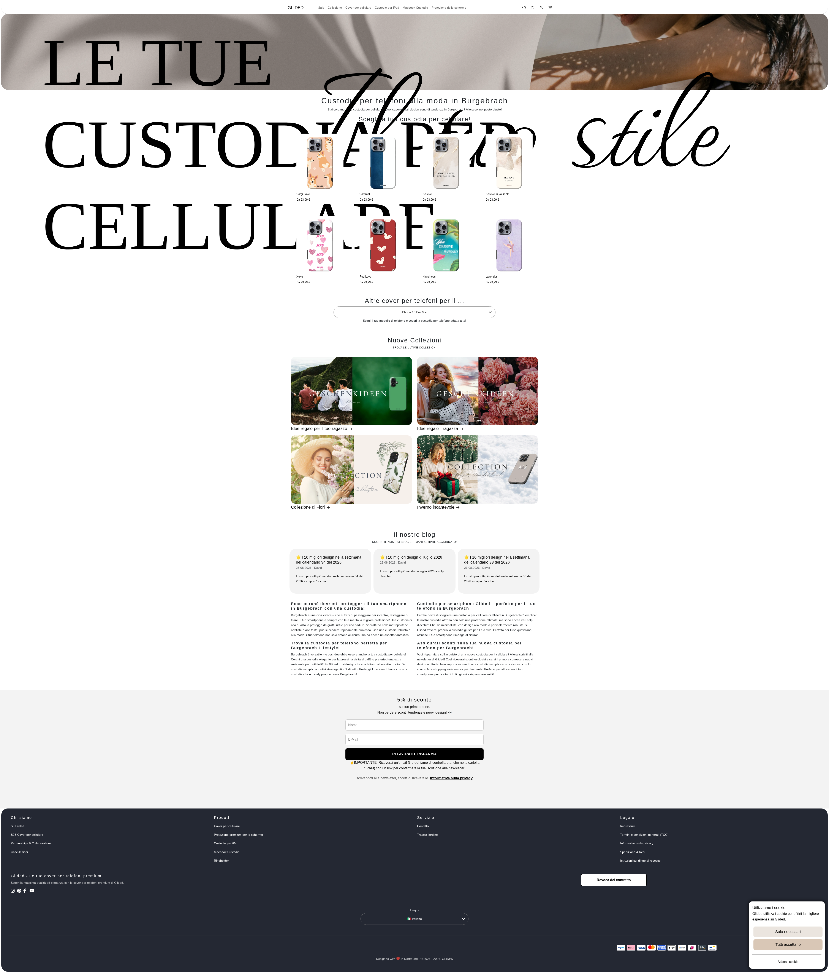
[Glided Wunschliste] (524, 8)
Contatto (423, 826)
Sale (321, 7)
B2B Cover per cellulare (27, 834)
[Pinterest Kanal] (19, 891)
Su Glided (17, 826)
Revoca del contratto (614, 880)
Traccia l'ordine (427, 834)
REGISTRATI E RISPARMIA (414, 754)
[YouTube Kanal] (32, 891)
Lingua (414, 910)
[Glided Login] (541, 8)
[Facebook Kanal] (26, 891)
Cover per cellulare (358, 7)
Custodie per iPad (387, 7)
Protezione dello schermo (449, 7)
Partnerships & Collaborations (31, 843)
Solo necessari (788, 932)
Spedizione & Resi (632, 852)
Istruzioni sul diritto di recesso (640, 860)
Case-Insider (19, 852)
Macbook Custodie (415, 7)
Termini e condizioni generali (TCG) (644, 834)
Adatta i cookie (788, 961)
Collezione (335, 7)
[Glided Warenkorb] (550, 8)
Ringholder (221, 860)
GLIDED (296, 7)
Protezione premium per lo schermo (238, 834)
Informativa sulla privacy (451, 778)
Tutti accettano (788, 944)
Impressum (628, 826)
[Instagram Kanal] (13, 891)
